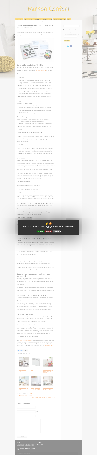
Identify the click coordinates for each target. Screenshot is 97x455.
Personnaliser (56, 231)
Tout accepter (41, 231)
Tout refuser (48, 231)
